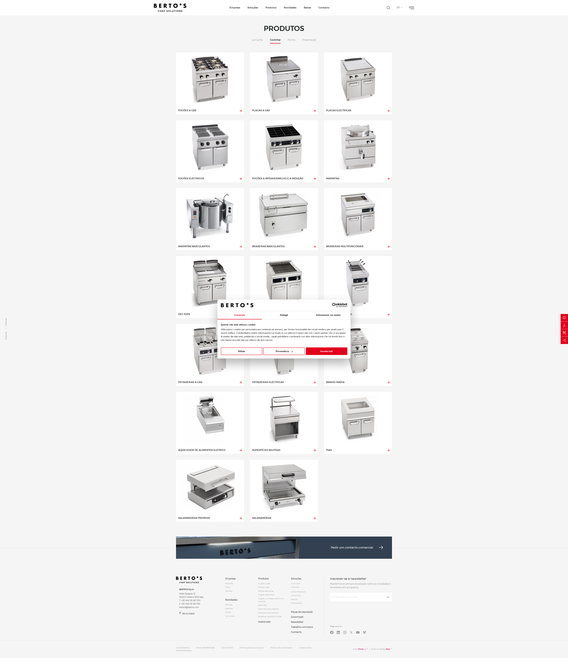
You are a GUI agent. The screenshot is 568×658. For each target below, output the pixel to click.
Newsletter (297, 622)
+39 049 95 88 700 (190, 600)
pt (398, 7)
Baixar (307, 7)
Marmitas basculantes (268, 609)
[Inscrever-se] (387, 597)
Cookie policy (305, 647)
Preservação (296, 603)
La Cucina (229, 616)
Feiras (228, 612)
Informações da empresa (252, 647)
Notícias (229, 604)
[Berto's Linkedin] (338, 632)
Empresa (235, 7)
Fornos (294, 599)
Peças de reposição (302, 612)
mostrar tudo (264, 621)
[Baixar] (564, 325)
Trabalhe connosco (302, 627)
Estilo (227, 587)
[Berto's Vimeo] (364, 632)
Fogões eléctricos (266, 595)
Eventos (229, 608)
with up (360, 649)
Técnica (228, 591)
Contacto (323, 7)
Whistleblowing (183, 650)
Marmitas (262, 605)
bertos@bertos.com (189, 607)
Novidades (290, 7)
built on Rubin (381, 649)
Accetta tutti (326, 351)
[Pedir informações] (564, 317)
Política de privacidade (281, 647)
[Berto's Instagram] (345, 632)
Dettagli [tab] (284, 315)
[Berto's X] (351, 632)
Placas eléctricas (265, 591)
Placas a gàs (263, 587)
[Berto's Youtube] (358, 632)
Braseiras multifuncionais (269, 616)
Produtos (271, 7)
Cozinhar (295, 587)
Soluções (252, 7)
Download (297, 617)
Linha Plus (296, 595)
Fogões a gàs (264, 583)
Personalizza (282, 351)
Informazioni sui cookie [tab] (328, 315)
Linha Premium (298, 592)
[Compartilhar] (564, 340)
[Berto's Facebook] (332, 632)
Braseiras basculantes (268, 613)
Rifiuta (241, 351)
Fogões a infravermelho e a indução (271, 600)
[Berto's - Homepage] (170, 7)
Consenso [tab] (239, 315)
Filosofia (229, 583)
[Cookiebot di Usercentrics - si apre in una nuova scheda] (334, 305)
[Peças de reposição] (564, 333)
